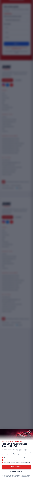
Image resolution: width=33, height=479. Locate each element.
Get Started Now (16, 467)
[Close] (30, 431)
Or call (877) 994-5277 (16, 471)
